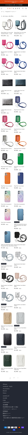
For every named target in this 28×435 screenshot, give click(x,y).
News (4, 393)
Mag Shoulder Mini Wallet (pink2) (6, 72)
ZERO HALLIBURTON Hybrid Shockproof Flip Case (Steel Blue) (20, 225)
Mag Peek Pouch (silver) (6, 148)
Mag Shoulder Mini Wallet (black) (19, 245)
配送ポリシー (6, 413)
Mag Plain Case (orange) (6, 186)
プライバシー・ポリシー (10, 409)
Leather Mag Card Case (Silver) (6, 110)
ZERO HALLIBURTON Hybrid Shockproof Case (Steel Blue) (7, 245)
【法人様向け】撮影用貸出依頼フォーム (13, 419)
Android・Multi (7, 386)
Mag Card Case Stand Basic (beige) (7, 326)
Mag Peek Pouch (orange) (19, 148)
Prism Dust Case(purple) (19, 204)
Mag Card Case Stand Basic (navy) (20, 348)
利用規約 (5, 411)
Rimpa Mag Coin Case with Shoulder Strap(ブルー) (20, 33)
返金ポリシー (6, 415)
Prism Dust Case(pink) (6, 222)
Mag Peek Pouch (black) (6, 166)
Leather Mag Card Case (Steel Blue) (19, 91)
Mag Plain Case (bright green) (19, 167)
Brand (5, 391)
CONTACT (6, 402)
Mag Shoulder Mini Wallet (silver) (19, 265)
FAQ (4, 400)
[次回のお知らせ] (25, 1)
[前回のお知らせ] (2, 1)
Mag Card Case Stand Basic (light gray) (20, 369)
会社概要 (5, 405)
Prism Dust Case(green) (6, 204)
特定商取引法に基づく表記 (10, 407)
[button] (22, 8)
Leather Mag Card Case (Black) (6, 91)
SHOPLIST (6, 396)
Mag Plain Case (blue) (19, 186)
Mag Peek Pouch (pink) (6, 129)
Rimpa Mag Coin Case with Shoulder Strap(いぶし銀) (7, 33)
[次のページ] (17, 377)
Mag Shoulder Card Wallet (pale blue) (6, 307)
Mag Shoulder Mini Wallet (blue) (19, 72)
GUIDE (5, 398)
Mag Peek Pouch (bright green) (19, 130)
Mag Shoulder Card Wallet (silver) (19, 305)
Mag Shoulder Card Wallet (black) (6, 286)
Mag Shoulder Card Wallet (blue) (19, 52)
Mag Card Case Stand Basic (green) (7, 369)
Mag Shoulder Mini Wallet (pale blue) (6, 267)
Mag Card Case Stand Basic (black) (7, 350)
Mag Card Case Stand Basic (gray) (20, 328)
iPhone (5, 384)
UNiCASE (12, 432)
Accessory (6, 389)
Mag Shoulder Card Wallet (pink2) (6, 52)
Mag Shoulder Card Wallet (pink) (19, 286)
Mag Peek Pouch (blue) (19, 109)
